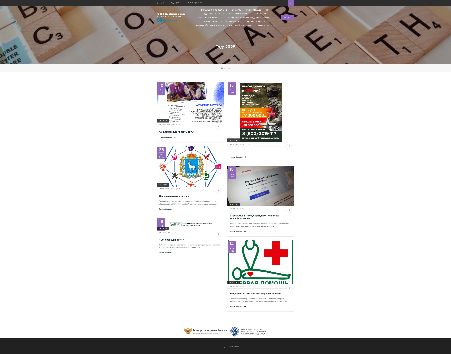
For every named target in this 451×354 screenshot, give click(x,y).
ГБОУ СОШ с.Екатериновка (171, 14)
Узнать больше (165, 137)
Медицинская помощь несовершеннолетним (256, 293)
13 (179, 125)
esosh (165, 233)
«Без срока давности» (171, 239)
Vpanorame (234, 347)
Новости (163, 121)
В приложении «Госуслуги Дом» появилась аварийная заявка (254, 217)
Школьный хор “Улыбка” (241, 25)
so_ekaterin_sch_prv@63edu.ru (171, 3)
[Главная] (222, 68)
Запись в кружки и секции (174, 196)
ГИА (267, 10)
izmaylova (166, 125)
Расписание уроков (231, 21)
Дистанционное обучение (214, 10)
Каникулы (236, 10)
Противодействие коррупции (210, 25)
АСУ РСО (287, 17)
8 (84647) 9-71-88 (195, 3)
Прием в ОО (263, 25)
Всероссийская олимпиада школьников (248, 17)
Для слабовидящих (171, 20)
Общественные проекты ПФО (176, 131)
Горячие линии (209, 21)
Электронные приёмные (208, 17)
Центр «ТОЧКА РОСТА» (256, 21)
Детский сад (260, 14)
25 (179, 189)
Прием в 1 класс (253, 10)
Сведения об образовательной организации (224, 14)
